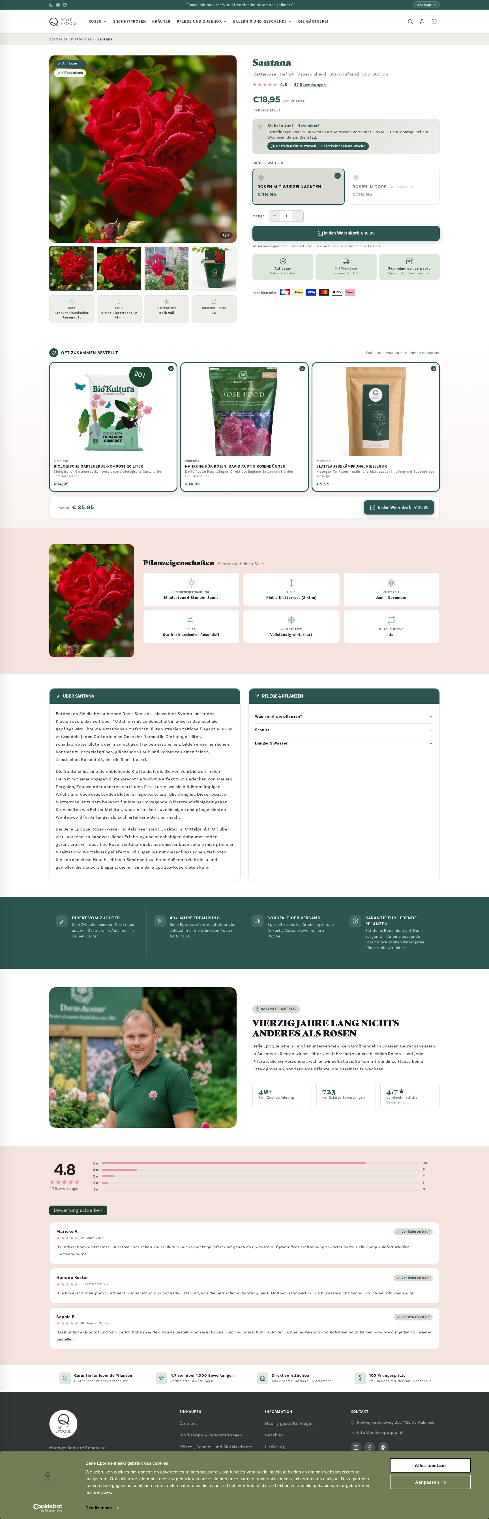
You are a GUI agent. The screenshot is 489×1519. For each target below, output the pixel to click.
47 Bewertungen (310, 84)
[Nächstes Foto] (227, 149)
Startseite (58, 39)
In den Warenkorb (403, 507)
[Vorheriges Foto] (58, 149)
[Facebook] (58, 5)
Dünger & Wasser (271, 743)
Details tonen (98, 1507)
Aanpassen (427, 1482)
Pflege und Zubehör (199, 21)
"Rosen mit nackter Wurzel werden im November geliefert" (240, 5)
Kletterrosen (82, 39)
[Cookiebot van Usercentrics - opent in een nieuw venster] (48, 1508)
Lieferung (275, 1446)
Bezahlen (274, 1435)
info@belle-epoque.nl (379, 1432)
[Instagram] (51, 5)
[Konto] (422, 21)
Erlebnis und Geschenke (260, 21)
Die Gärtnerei (313, 21)
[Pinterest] (65, 5)
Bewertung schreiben (78, 1210)
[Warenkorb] (434, 21)
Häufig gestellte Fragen (289, 1423)
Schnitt (262, 730)
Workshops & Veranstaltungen (210, 1435)
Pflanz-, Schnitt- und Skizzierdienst (215, 1446)
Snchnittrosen (129, 21)
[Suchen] (410, 21)
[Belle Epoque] (63, 22)
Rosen (95, 21)
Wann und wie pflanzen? (278, 716)
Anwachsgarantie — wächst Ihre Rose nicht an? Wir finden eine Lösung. (320, 246)
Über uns (188, 1423)
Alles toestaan (430, 1465)
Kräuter (161, 21)
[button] (71, 268)
